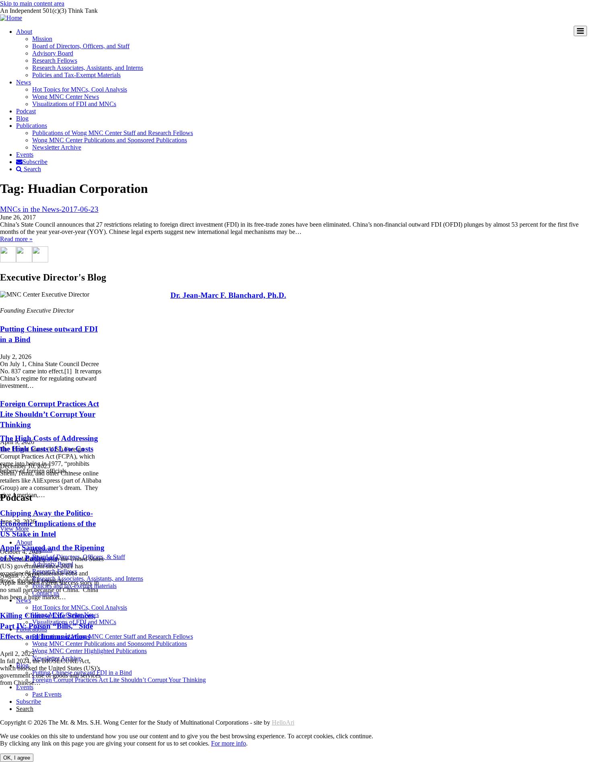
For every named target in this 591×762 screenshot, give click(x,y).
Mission (42, 38)
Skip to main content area (32, 3)
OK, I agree (16, 758)
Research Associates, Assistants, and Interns (87, 67)
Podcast (26, 111)
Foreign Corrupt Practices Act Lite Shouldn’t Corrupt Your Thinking (49, 414)
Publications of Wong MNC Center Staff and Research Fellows (112, 132)
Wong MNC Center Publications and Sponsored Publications (109, 140)
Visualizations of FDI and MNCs (74, 103)
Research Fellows (54, 60)
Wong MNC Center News (65, 96)
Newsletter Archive (56, 147)
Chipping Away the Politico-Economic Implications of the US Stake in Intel (48, 523)
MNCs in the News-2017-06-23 (49, 209)
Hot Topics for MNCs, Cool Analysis (79, 89)
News (23, 82)
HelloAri (283, 722)
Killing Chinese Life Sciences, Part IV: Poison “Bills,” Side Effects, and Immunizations (48, 626)
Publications (31, 125)
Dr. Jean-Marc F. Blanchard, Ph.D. (228, 295)
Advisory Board (52, 53)
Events (24, 154)
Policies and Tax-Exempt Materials (76, 75)
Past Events (47, 694)
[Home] (11, 17)
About (24, 31)
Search (31, 169)
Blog (22, 118)
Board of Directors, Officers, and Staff (80, 46)
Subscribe (35, 161)
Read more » (16, 239)
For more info (228, 743)
